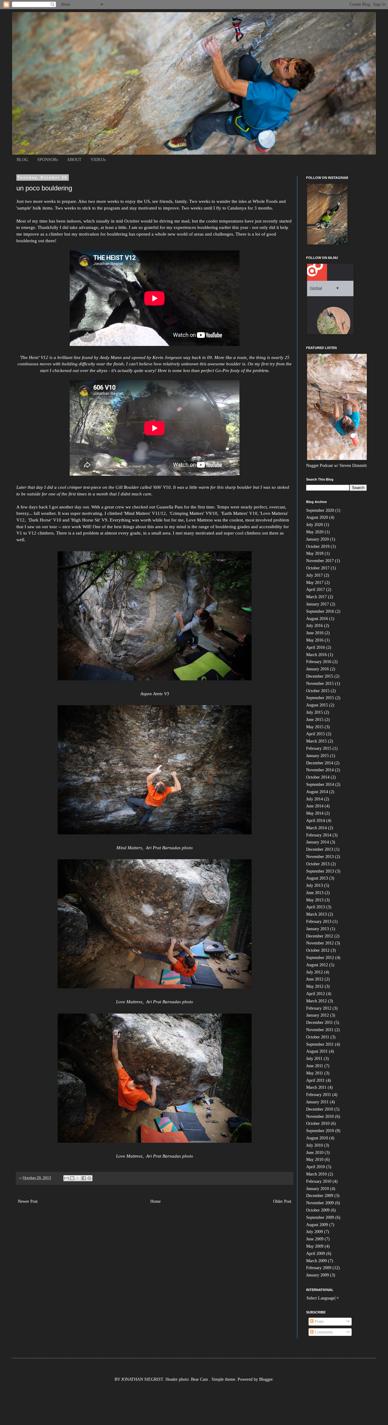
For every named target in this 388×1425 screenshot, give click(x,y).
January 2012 (317, 1015)
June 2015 (314, 719)
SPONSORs (47, 159)
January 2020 (317, 539)
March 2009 (316, 1261)
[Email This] (66, 1178)
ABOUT (74, 159)
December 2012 (319, 936)
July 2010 (314, 1145)
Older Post (282, 1201)
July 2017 (314, 575)
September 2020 (320, 510)
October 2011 (317, 1037)
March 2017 (316, 597)
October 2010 (317, 1123)
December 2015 (319, 676)
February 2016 (318, 661)
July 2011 (314, 1058)
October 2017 (317, 568)
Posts (318, 1321)
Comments (323, 1332)
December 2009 (319, 1195)
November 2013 (320, 856)
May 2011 (314, 1073)
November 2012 (320, 943)
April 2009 (315, 1253)
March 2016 (316, 654)
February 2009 (318, 1268)
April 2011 (315, 1080)
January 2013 (317, 929)
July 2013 (314, 885)
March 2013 (316, 914)
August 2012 (317, 965)
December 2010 (319, 1109)
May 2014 (314, 813)
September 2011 (320, 1044)
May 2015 (314, 727)
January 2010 (317, 1188)
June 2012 (314, 979)
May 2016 (314, 640)
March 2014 (316, 828)
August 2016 (317, 618)
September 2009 (320, 1217)
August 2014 (317, 792)
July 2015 (314, 712)
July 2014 (314, 799)
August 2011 (317, 1051)
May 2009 (314, 1246)
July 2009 (314, 1231)
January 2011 (317, 1102)
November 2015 (320, 683)
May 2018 (314, 553)
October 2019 (317, 546)
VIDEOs (98, 159)
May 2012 (314, 986)
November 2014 (320, 770)
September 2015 (320, 698)
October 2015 (317, 691)
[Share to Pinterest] (89, 1178)
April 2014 (315, 820)
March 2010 (316, 1174)
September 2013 (320, 871)
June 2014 (314, 806)
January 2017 (317, 604)
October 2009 (317, 1210)
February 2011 (318, 1094)
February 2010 (318, 1181)
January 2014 (317, 842)
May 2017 (314, 582)
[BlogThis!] (72, 1178)
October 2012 (317, 950)
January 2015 (317, 755)
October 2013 (317, 864)
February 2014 (318, 835)
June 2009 (314, 1239)
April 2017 (315, 589)
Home (155, 1201)
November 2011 (319, 1030)
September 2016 (320, 611)
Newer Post (28, 1201)
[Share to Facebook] (84, 1178)
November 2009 (320, 1203)
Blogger (266, 1379)
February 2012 (318, 1008)
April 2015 (315, 734)
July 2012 (314, 972)
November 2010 (320, 1116)
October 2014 (317, 777)
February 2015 (318, 748)
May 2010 (314, 1159)
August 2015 (317, 705)
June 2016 (314, 633)
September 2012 (320, 957)
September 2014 (320, 784)
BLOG (22, 159)
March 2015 (316, 741)
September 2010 (320, 1130)
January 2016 (317, 669)
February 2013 (318, 921)
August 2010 (317, 1138)
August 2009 (317, 1224)
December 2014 (319, 763)
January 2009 (317, 1275)
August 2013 (317, 878)
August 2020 (317, 517)
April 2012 (315, 993)
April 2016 (315, 647)
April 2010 (315, 1167)
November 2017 (320, 560)
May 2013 (314, 900)
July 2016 (314, 625)
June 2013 (314, 892)
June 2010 (314, 1152)
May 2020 (314, 532)
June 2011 (314, 1066)
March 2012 (316, 1001)
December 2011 (319, 1022)
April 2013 (315, 907)
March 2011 (316, 1087)
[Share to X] (78, 1178)
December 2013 (319, 849)
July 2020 (314, 524)
